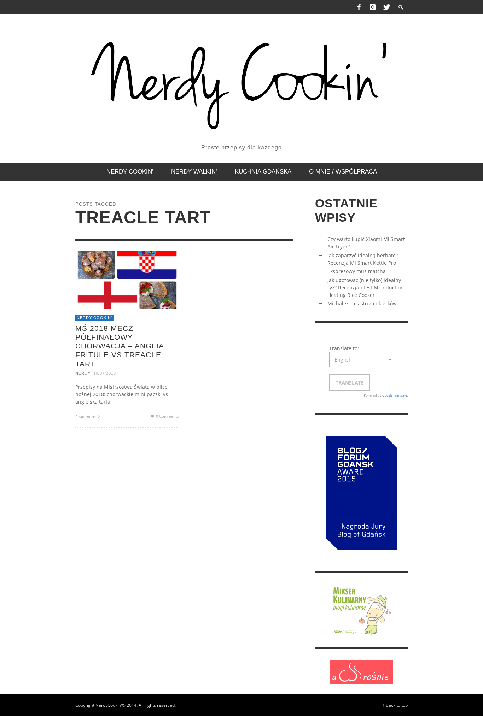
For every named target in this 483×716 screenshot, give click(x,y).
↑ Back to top (395, 705)
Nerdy (83, 373)
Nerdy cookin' (94, 318)
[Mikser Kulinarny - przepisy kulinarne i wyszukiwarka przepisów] (361, 609)
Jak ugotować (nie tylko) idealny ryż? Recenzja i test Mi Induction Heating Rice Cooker (365, 287)
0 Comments (167, 415)
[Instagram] (372, 7)
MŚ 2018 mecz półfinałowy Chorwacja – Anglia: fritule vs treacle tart (121, 346)
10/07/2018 (104, 373)
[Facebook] (359, 7)
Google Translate (394, 395)
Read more (85, 416)
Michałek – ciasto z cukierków (362, 303)
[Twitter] (386, 7)
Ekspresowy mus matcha (356, 271)
